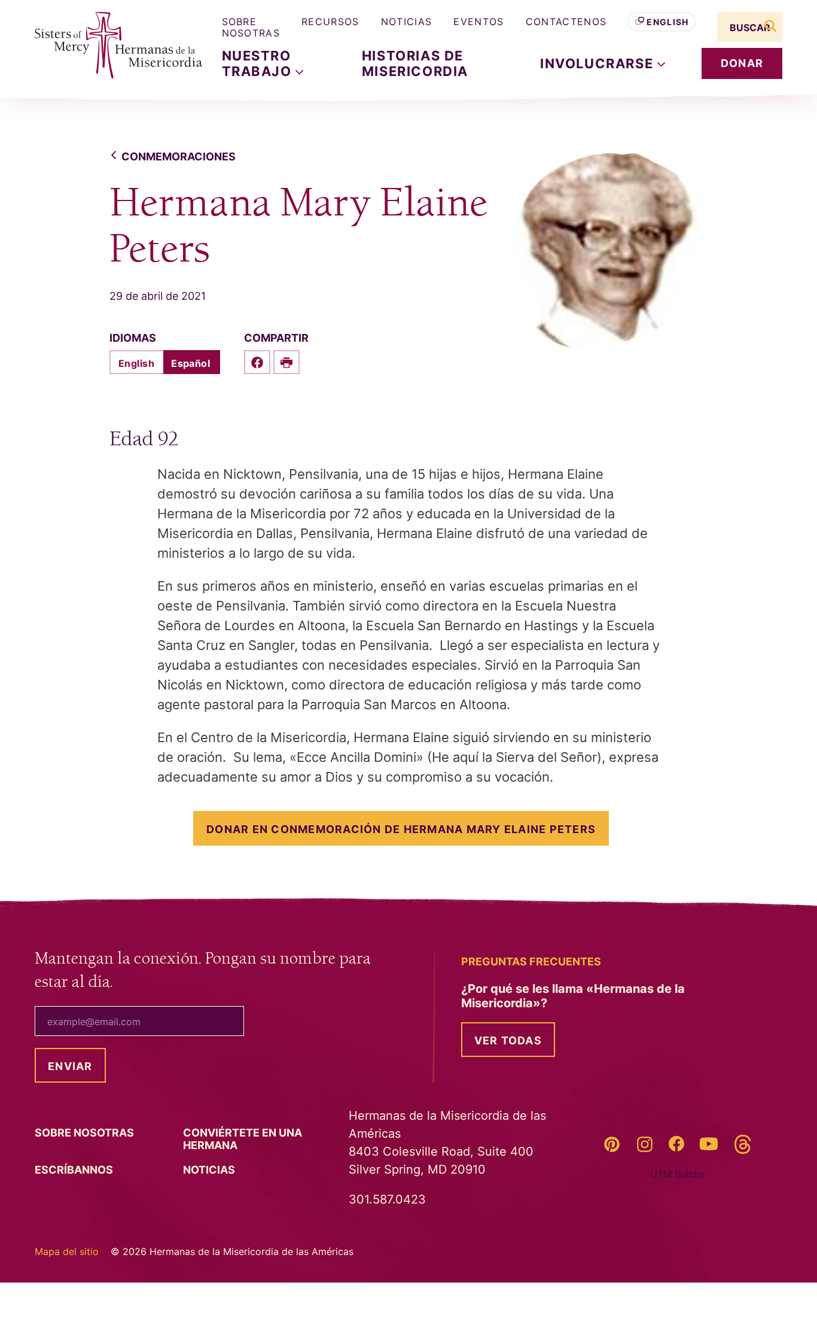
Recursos (330, 22)
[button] (602, 63)
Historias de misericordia (415, 63)
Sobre (85, 1132)
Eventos (478, 22)
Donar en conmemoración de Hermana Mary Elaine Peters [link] (401, 829)
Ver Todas (508, 1040)
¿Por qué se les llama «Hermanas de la (573, 996)
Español (190, 363)
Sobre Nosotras (251, 27)
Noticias (406, 22)
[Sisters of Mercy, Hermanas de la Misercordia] (109, 45)
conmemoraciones (178, 156)
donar (742, 63)
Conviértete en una (242, 1138)
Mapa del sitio (67, 1251)
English (667, 22)
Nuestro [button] (259, 63)
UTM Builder (678, 1174)
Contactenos (566, 22)
